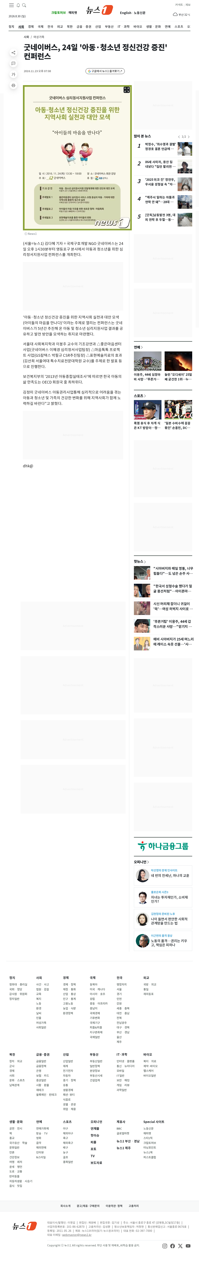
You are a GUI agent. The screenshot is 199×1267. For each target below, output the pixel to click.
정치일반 (14, 999)
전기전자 (68, 1071)
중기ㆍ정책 (69, 1080)
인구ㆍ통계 (69, 999)
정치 (12, 978)
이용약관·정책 (114, 1206)
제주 (119, 1042)
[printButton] (13, 85)
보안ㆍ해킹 (123, 1080)
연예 (137, 347)
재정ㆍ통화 (69, 989)
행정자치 (122, 984)
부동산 (94, 1055)
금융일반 (41, 1061)
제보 (187, 5)
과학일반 (122, 1090)
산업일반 (68, 1061)
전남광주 (122, 1023)
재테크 (40, 1090)
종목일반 (68, 1162)
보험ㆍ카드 (42, 1075)
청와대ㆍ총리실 (18, 984)
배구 (65, 1147)
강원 (119, 1003)
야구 (65, 1128)
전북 (119, 1018)
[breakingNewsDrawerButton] (18, 5)
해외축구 (68, 1143)
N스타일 (41, 1157)
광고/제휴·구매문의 (88, 1206)
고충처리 (134, 1206)
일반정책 (95, 1066)
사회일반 (41, 1027)
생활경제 (68, 1090)
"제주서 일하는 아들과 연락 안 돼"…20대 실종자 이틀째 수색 (160, 202)
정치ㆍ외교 (15, 1061)
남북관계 (14, 1085)
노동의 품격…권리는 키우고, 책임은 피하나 (169, 943)
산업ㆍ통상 (69, 994)
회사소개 (65, 1206)
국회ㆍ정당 (15, 989)
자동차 (67, 1075)
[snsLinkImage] (164, 1246)
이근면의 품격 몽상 (161, 936)
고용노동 (68, 1003)
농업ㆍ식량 (69, 1008)
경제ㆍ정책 (69, 984)
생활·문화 (16, 1122)
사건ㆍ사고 (42, 984)
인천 (119, 999)
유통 (65, 1085)
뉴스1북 (148, 1152)
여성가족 (41, 1023)
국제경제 (95, 1013)
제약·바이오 (150, 1066)
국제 (93, 978)
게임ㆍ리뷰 (123, 1085)
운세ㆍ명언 (15, 1167)
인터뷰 (40, 1152)
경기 (119, 994)
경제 (66, 978)
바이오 (147, 1055)
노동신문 (140, 13)
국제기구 (95, 1023)
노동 (38, 1003)
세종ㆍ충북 (123, 1008)
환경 (38, 1008)
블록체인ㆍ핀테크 (46, 1095)
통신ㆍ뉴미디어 (125, 1066)
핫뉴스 (138, 561)
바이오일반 (149, 1075)
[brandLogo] (99, 9)
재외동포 (148, 994)
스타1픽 (148, 1138)
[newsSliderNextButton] (188, 137)
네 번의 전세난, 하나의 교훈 (170, 875)
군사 (11, 1066)
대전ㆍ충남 (123, 1013)
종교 (11, 1138)
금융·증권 (43, 1055)
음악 (38, 1143)
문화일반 (14, 1147)
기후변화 (95, 1018)
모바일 (120, 1071)
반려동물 (14, 1176)
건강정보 (14, 1157)
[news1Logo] (25, 1226)
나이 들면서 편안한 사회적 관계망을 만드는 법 (169, 921)
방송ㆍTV (42, 1133)
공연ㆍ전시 (15, 1128)
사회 (26, 37)
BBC (119, 1128)
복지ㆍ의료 (149, 1061)
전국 (119, 978)
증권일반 (41, 1080)
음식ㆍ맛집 (15, 1186)
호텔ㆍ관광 (69, 1104)
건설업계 (95, 1080)
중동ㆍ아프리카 (99, 1003)
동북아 (93, 984)
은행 (38, 1071)
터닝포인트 (149, 1147)
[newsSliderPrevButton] (179, 137)
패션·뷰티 (69, 1095)
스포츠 (138, 395)
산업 (66, 1055)
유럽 (92, 999)
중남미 (93, 1008)
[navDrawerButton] (11, 5)
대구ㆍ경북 (123, 1027)
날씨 (38, 1013)
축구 (65, 1138)
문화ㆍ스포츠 (17, 1080)
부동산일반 (96, 1061)
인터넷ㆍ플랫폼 (125, 1061)
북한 (12, 1055)
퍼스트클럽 (149, 1157)
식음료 (67, 1099)
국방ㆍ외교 (149, 984)
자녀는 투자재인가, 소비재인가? (169, 899)
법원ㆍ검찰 (42, 989)
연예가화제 (42, 1128)
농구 (65, 1152)
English (125, 13)
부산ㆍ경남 (123, 1032)
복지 (38, 999)
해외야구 (68, 1133)
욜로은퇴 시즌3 (159, 892)
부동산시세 (96, 1075)
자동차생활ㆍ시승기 (20, 1181)
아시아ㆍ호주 (97, 994)
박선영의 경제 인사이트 (164, 870)
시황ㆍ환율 (42, 1085)
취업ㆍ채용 (69, 1109)
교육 (38, 994)
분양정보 (95, 1071)
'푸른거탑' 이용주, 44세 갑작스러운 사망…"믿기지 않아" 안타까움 (172, 626)
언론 (11, 1152)
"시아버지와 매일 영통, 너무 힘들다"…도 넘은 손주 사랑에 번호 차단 (173, 573)
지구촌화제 (96, 1032)
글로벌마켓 (123, 1133)
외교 (146, 978)
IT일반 (120, 1075)
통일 (145, 989)
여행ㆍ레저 (15, 1162)
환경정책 (68, 1013)
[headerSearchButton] (24, 5)
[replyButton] (13, 63)
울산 (119, 1037)
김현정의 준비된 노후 (163, 914)
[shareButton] (13, 52)
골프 (65, 1157)
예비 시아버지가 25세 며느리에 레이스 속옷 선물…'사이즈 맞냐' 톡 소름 (173, 644)
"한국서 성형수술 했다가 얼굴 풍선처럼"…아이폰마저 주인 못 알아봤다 (172, 591)
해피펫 (72, 13)
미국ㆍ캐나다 (97, 989)
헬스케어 (148, 1071)
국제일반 (95, 1037)
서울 (119, 989)
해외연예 (41, 1147)
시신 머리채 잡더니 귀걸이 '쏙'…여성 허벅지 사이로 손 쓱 (173, 609)
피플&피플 (96, 1027)
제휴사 (121, 1122)
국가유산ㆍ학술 (18, 1143)
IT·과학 (122, 1055)
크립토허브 (58, 13)
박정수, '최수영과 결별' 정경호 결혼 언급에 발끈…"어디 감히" (160, 149)
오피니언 (140, 861)
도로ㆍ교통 (15, 1171)
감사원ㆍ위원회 (18, 994)
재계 (65, 1066)
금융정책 (41, 1066)
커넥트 (179, 5)
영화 (38, 1138)
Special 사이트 (153, 1122)
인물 (38, 1018)
